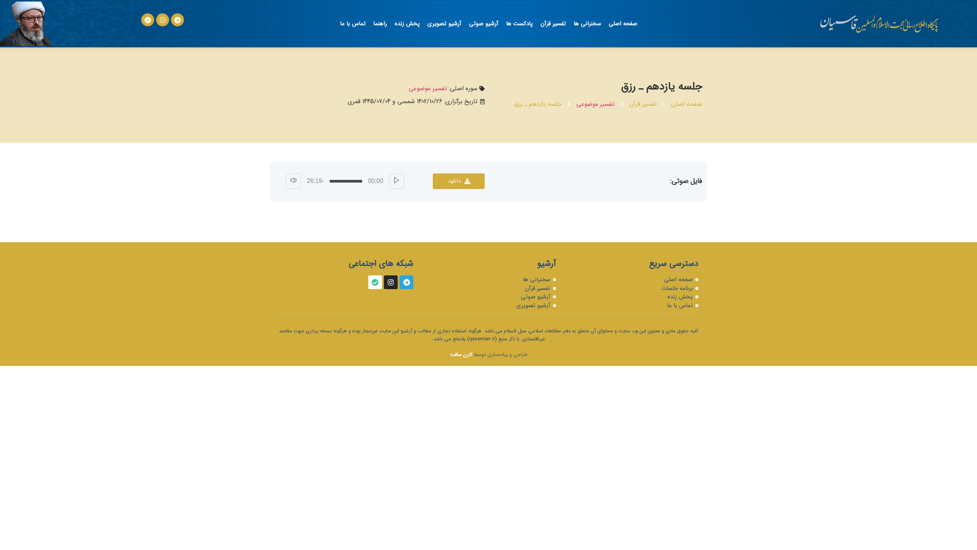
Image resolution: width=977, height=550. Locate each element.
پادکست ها (519, 23)
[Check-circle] (147, 19)
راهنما (380, 23)
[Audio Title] (346, 181)
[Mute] (293, 181)
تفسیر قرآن (553, 23)
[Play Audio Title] (396, 181)
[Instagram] (162, 19)
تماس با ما (353, 23)
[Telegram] (177, 19)
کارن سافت (461, 355)
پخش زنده (407, 23)
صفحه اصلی (623, 23)
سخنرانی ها (587, 23)
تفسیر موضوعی (595, 104)
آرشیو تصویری (444, 23)
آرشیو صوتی (483, 23)
